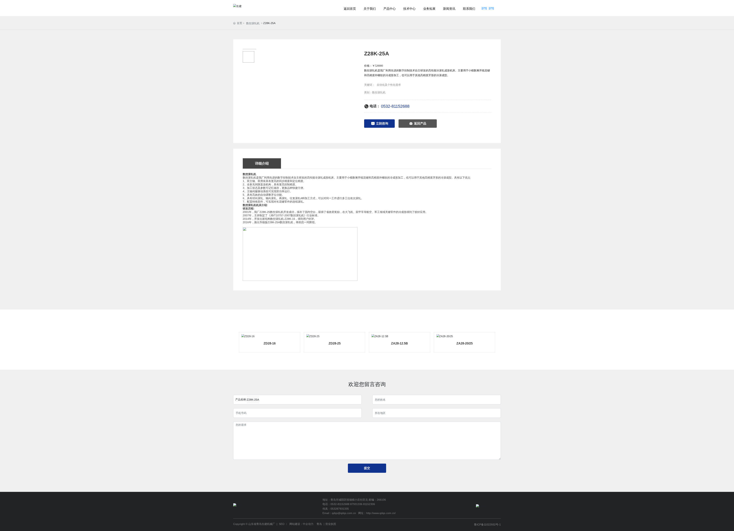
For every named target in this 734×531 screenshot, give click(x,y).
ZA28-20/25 (464, 343)
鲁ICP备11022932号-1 (487, 524)
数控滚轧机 (253, 23)
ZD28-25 (335, 343)
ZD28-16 (270, 343)
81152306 (369, 504)
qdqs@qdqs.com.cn (344, 513)
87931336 (356, 504)
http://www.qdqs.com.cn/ (381, 513)
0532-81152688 (395, 106)
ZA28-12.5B (399, 343)
